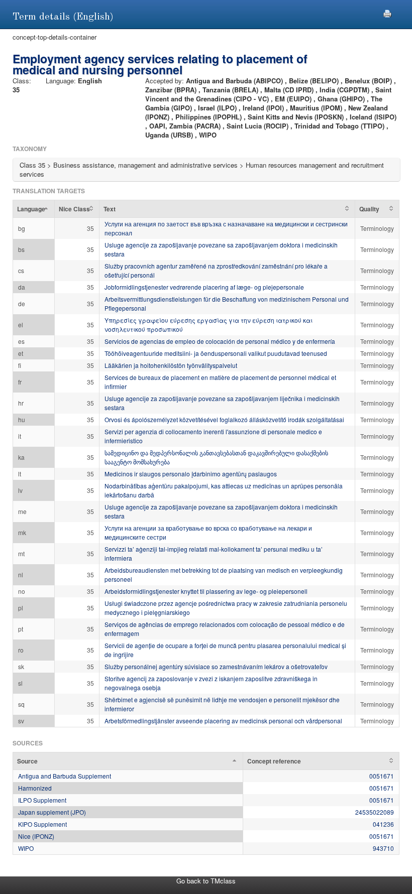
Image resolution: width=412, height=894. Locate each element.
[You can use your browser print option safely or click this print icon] (387, 12)
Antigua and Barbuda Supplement (64, 776)
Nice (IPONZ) (36, 836)
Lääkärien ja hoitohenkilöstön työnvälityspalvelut (171, 365)
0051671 (381, 776)
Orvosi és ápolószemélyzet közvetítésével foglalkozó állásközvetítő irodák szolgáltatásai (224, 419)
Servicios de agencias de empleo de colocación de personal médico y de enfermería (220, 341)
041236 (383, 824)
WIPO (26, 848)
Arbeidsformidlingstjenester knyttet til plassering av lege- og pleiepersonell (206, 591)
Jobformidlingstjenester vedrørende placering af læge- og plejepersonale (204, 287)
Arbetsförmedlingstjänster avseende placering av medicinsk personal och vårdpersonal (223, 720)
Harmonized (35, 788)
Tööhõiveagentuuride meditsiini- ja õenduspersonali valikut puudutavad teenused (216, 353)
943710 (383, 848)
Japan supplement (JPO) (52, 812)
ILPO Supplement (42, 800)
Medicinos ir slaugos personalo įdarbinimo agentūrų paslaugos (191, 473)
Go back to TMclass (206, 880)
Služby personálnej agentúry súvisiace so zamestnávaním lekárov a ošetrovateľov (216, 666)
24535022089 (374, 812)
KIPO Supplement (42, 824)
